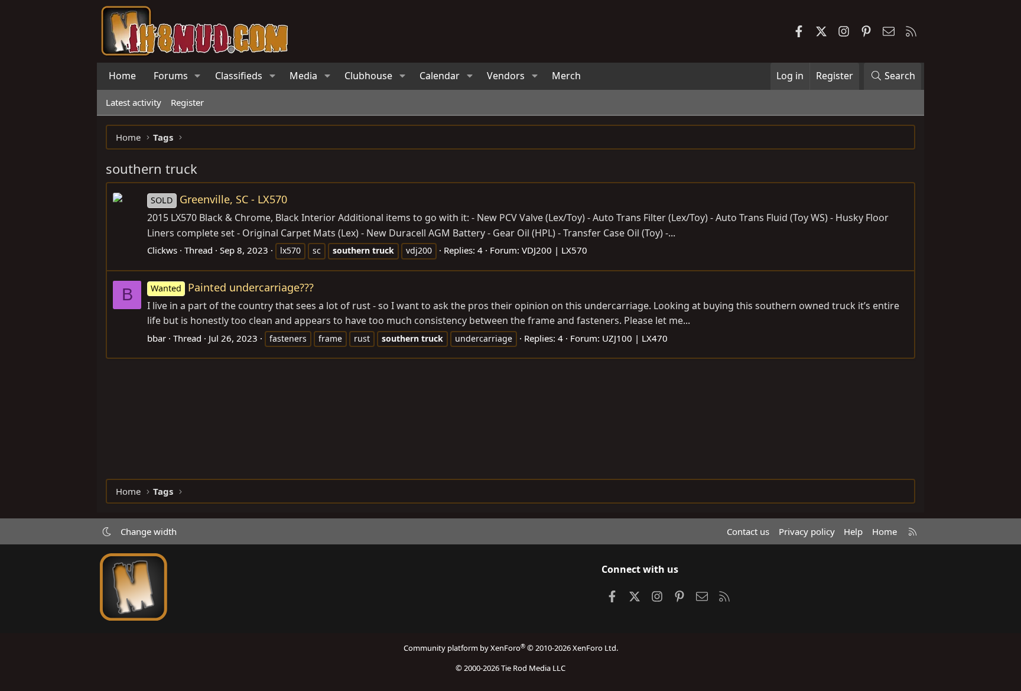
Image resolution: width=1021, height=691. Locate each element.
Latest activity (133, 102)
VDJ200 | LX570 (554, 250)
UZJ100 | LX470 (635, 338)
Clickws (162, 250)
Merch (566, 75)
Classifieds (238, 75)
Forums (171, 75)
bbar (156, 338)
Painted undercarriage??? (232, 287)
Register (187, 102)
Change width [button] (149, 531)
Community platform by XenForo (511, 648)
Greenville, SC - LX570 (219, 199)
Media (303, 75)
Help (853, 531)
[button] (197, 76)
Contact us (748, 531)
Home (122, 75)
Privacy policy (807, 531)
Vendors (506, 75)
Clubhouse (368, 75)
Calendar (440, 75)
